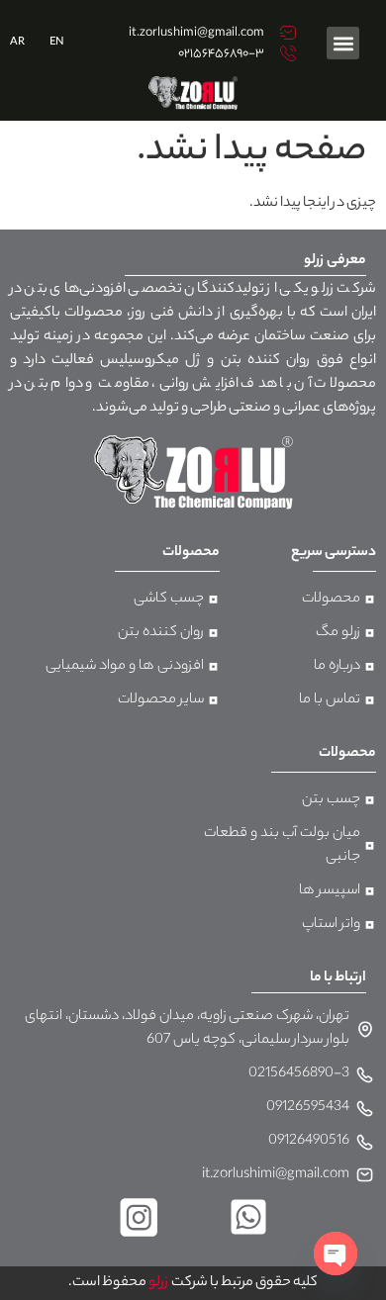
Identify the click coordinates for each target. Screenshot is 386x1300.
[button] (343, 43)
